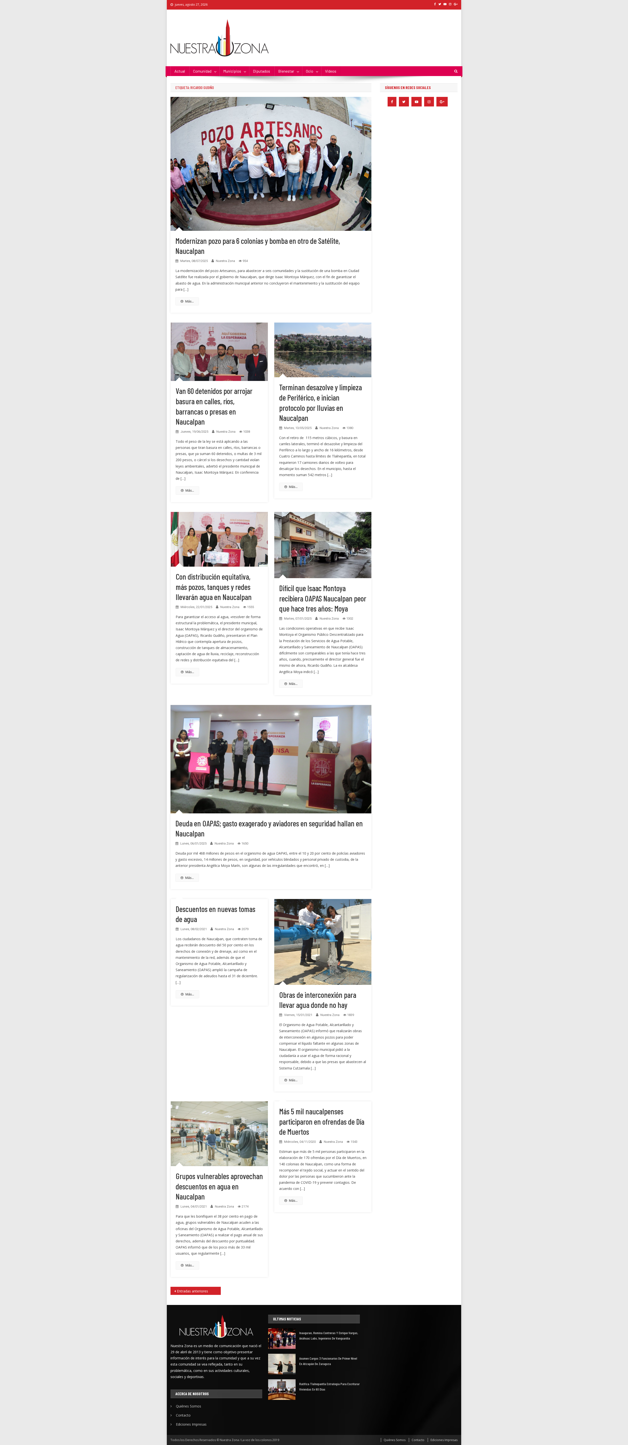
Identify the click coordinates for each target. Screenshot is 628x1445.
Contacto (183, 1415)
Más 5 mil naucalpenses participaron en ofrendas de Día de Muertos (321, 1121)
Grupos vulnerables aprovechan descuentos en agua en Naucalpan (219, 1186)
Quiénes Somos (188, 1406)
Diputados (261, 71)
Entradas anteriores (192, 1291)
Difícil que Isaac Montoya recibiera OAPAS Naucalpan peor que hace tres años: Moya (322, 598)
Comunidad (202, 71)
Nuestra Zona (225, 261)
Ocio (309, 71)
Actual (179, 71)
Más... (189, 301)
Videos (330, 71)
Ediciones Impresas (191, 1424)
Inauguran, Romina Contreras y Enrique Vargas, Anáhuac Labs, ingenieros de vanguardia (328, 1335)
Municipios (232, 71)
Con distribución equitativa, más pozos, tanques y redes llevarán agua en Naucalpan (214, 586)
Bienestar (286, 71)
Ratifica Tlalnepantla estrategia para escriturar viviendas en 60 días (329, 1386)
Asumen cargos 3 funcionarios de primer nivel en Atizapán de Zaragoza (328, 1361)
